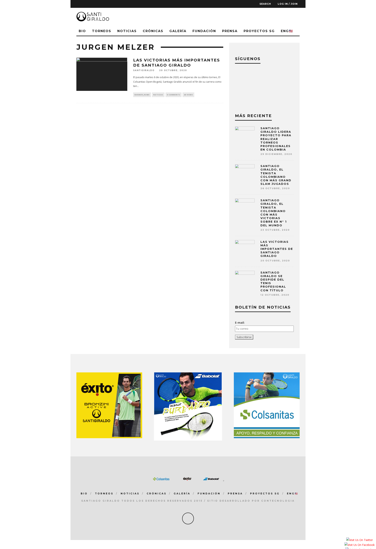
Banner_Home (142, 95)
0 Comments (173, 95)
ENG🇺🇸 (287, 31)
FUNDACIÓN (204, 31)
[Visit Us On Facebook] (359, 545)
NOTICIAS (127, 31)
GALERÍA (177, 31)
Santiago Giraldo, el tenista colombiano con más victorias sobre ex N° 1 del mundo (273, 213)
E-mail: (240, 322)
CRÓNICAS (153, 31)
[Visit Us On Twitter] (359, 541)
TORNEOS (101, 31)
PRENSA (230, 31)
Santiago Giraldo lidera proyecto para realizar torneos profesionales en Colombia (275, 138)
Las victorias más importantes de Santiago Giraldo (276, 249)
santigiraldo (144, 70)
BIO (82, 31)
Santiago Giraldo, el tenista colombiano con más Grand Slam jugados (275, 175)
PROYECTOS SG (259, 31)
